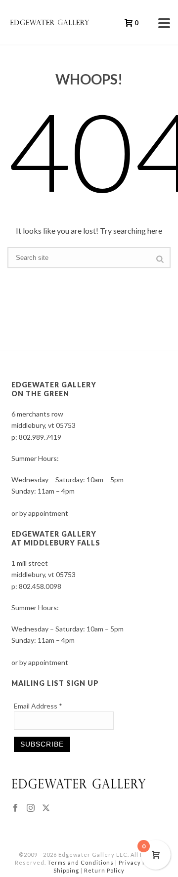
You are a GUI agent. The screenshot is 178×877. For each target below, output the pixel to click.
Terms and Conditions (80, 862)
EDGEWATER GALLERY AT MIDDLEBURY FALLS (55, 538)
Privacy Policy (139, 862)
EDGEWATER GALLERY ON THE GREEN (53, 389)
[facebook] (15, 808)
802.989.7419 (40, 437)
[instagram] (31, 808)
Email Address (38, 706)
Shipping (66, 870)
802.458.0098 (40, 586)
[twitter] (46, 808)
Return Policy (104, 870)
